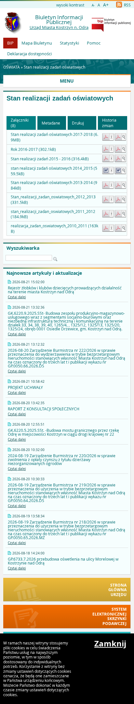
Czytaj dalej (17, 297)
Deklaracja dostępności (29, 54)
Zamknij (110, 643)
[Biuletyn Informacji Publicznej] (111, 30)
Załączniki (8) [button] (20, 122)
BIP (10, 43)
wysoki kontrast (70, 4)
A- (93, 5)
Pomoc (93, 43)
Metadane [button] (51, 123)
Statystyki (69, 43)
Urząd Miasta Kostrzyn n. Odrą (59, 27)
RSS (127, 4)
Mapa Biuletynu (36, 43)
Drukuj (78, 123)
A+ (106, 5)
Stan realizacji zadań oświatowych (54, 67)
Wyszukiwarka (23, 248)
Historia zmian (109, 122)
